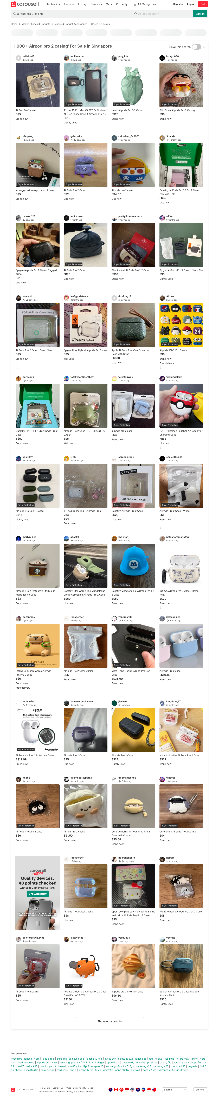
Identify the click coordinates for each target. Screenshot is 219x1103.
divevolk (135, 1069)
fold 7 (20, 1066)
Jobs (90, 1088)
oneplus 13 (97, 1066)
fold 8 (203, 1066)
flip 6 (86, 1066)
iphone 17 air (86, 1069)
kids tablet (182, 1069)
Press (68, 1088)
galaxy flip (165, 1062)
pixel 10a (152, 1062)
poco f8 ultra (31, 1069)
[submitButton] (200, 13)
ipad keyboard (26, 1062)
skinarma (62, 1058)
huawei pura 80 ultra (69, 1066)
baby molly (128, 1062)
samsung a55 (76, 1058)
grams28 (108, 1069)
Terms (61, 1091)
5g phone (16, 1069)
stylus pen (110, 1058)
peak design (47, 1069)
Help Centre (44, 1088)
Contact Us (58, 1088)
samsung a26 (160, 1066)
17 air (98, 1069)
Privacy (69, 1091)
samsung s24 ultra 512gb (120, 1066)
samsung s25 (125, 1058)
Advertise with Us (47, 1091)
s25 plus (169, 1058)
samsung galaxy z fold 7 (73, 1062)
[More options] (17, 127)
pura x (185, 1062)
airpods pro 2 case (47, 1062)
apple (73, 1069)
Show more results (109, 1021)
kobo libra (16, 1058)
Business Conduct (84, 1091)
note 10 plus (155, 1058)
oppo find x (113, 1062)
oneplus (140, 1062)
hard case (62, 1069)
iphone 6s (140, 1058)
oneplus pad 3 (48, 1066)
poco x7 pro (149, 1069)
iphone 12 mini (94, 1058)
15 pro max (182, 1058)
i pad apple (48, 1058)
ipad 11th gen (97, 1062)
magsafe (192, 1066)
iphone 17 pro (32, 1058)
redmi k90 (31, 1066)
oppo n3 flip (122, 1069)
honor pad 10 (178, 1066)
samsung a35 (166, 1069)
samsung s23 (143, 1066)
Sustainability (79, 1088)
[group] (37, 893)
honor (176, 1062)
